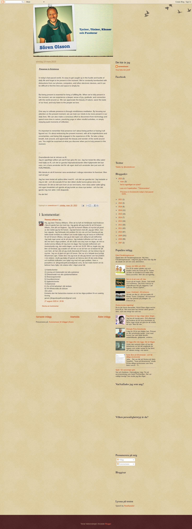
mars (122, 182)
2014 (120, 217)
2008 (120, 239)
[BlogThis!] (90, 205)
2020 (120, 203)
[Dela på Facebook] (95, 205)
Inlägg (121, 460)
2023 (120, 179)
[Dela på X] (92, 205)
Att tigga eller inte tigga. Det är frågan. (140, 342)
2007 (120, 243)
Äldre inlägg (104, 317)
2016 (120, 210)
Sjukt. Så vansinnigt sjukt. (126, 370)
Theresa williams (51, 220)
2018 (120, 207)
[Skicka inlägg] (83, 205)
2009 (120, 236)
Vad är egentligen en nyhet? (130, 185)
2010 (120, 232)
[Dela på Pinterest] (97, 205)
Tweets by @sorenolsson (125, 167)
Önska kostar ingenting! (125, 305)
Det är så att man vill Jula (136, 279)
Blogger (108, 524)
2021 (120, 199)
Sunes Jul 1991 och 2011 (135, 266)
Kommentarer (124, 464)
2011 (120, 228)
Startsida (74, 317)
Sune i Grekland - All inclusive (137, 292)
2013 (120, 221)
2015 (120, 214)
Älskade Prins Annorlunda (136, 329)
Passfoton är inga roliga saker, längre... (141, 316)
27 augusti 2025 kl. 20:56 (54, 301)
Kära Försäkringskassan (125, 255)
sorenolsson (123, 66)
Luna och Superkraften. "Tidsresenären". (135, 188)
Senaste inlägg (43, 317)
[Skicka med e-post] (87, 205)
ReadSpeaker (129, 506)
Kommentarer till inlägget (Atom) (61, 322)
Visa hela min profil (123, 70)
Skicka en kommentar (50, 306)
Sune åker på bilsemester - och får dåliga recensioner (139, 356)
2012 (120, 225)
